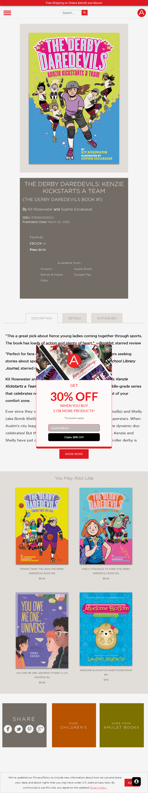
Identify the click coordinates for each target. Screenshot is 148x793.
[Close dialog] (107, 349)
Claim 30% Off (74, 437)
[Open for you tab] (136, 781)
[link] (74, 361)
